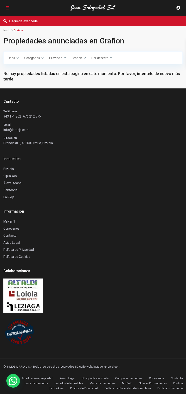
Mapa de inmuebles (102, 383)
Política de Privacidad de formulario (128, 388)
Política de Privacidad (84, 388)
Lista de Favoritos (36, 383)
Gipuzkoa (10, 176)
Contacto (10, 235)
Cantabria (10, 190)
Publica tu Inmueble (170, 388)
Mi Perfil (127, 383)
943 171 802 (12, 116)
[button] (13, 381)
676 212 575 (32, 116)
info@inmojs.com (16, 130)
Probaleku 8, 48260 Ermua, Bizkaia (28, 143)
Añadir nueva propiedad (37, 378)
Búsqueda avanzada (95, 378)
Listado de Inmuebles (69, 383)
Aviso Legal (67, 378)
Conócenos (11, 228)
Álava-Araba (12, 183)
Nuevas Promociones (153, 383)
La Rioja (9, 197)
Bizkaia (8, 169)
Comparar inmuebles (128, 378)
